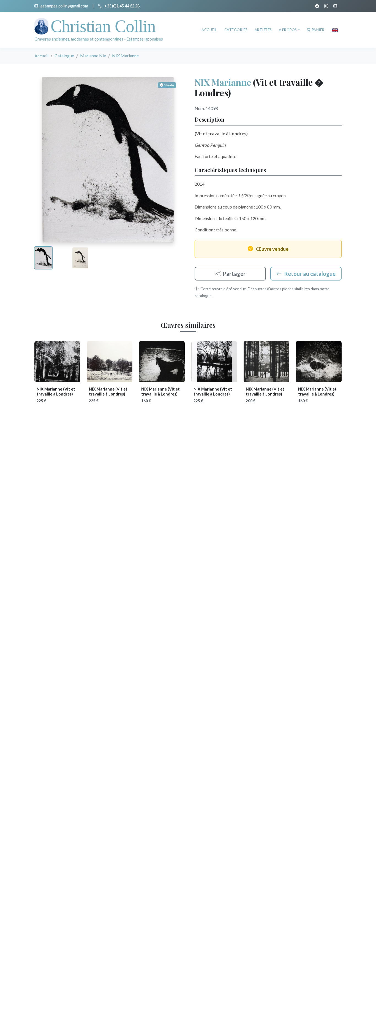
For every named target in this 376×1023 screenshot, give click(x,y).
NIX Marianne (223, 82)
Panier (318, 30)
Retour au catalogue (310, 273)
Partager (234, 273)
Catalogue (64, 55)
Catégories (235, 30)
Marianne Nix (93, 55)
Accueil (209, 30)
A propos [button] (288, 30)
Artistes (263, 30)
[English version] (334, 30)
